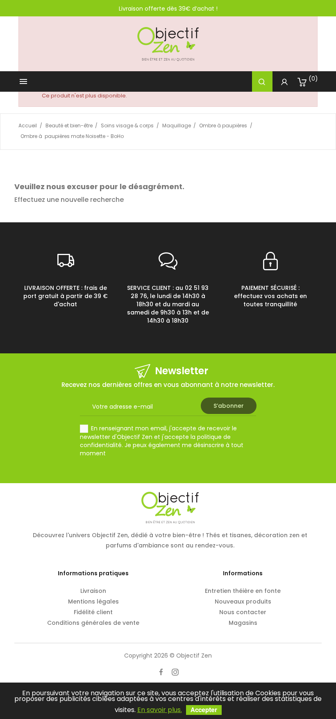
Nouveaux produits (243, 601)
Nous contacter (242, 612)
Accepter (204, 710)
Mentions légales (93, 601)
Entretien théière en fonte (243, 591)
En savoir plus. (159, 709)
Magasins (243, 623)
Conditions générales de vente (93, 623)
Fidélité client (93, 612)
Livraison (93, 591)
